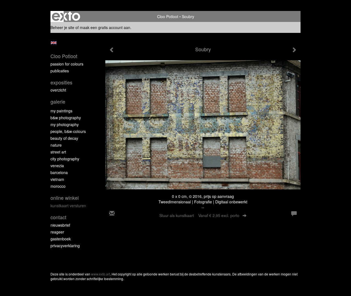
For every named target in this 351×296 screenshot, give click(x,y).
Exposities (61, 82)
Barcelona (59, 172)
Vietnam (57, 179)
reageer (57, 232)
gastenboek (60, 238)
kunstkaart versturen (68, 205)
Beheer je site (62, 27)
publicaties (59, 70)
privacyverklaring (65, 245)
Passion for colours (66, 64)
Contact (58, 217)
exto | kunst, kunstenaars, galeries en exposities (65, 16)
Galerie (57, 101)
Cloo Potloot (167, 16)
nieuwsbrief (60, 225)
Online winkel (64, 197)
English (53, 42)
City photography (64, 158)
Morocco (58, 186)
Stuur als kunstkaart (199, 215)
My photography (64, 124)
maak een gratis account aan (105, 27)
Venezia (57, 165)
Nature (56, 145)
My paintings (61, 110)
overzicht (58, 90)
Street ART (58, 152)
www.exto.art (100, 274)
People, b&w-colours (68, 131)
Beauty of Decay (64, 138)
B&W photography (65, 117)
